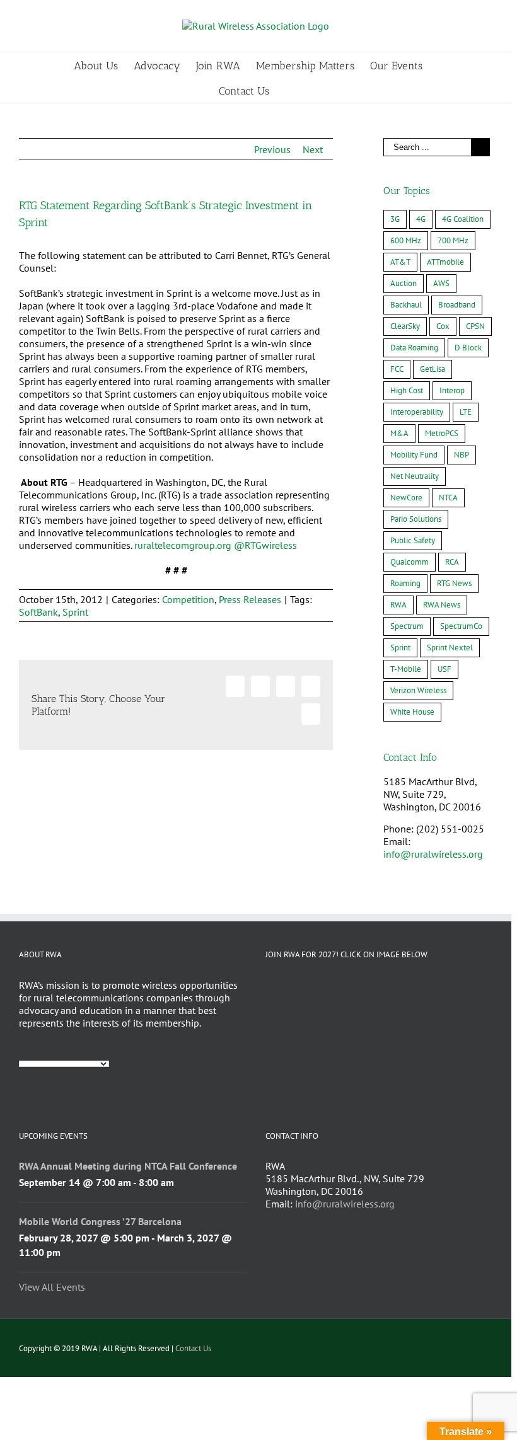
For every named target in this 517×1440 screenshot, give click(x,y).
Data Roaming (414, 347)
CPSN (475, 326)
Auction (403, 283)
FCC (397, 369)
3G (395, 219)
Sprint (75, 612)
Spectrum (407, 626)
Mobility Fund (414, 454)
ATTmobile (445, 261)
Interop (452, 390)
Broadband (456, 304)
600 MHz (405, 240)
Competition (188, 599)
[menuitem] (104, 65)
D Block (468, 347)
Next (313, 149)
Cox (443, 326)
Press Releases (250, 599)
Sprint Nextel (450, 647)
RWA (398, 604)
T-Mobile (405, 669)
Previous (272, 149)
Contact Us (193, 1348)
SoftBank (38, 612)
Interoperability (416, 411)
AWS (441, 283)
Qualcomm (409, 561)
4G (421, 219)
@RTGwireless (265, 545)
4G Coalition (463, 219)
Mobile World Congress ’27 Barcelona (100, 1221)
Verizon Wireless (418, 690)
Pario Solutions (415, 519)
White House (412, 711)
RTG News (454, 583)
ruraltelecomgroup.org (182, 545)
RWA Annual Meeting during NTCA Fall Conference (128, 1166)
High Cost (406, 390)
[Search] (289, 90)
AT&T (400, 261)
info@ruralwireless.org (433, 854)
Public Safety (412, 540)
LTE (466, 411)
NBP (461, 454)
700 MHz (453, 240)
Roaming (405, 583)
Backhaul (406, 304)
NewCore (406, 497)
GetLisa (432, 369)
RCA (452, 561)
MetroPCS (441, 433)
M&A (399, 433)
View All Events (52, 1287)
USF (444, 669)
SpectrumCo (461, 626)
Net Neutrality (414, 476)
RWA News (441, 604)
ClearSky (405, 326)
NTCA (448, 497)
